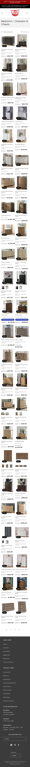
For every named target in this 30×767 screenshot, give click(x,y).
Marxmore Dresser (6, 215)
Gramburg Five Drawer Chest (21, 192)
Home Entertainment (9, 683)
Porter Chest (4, 315)
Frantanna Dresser (6, 592)
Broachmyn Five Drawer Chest (7, 470)
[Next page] (23, 629)
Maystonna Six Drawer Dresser (7, 389)
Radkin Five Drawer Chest (8, 97)
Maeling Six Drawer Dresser (6, 291)
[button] (2, 13)
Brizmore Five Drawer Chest (6, 74)
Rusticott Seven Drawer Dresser (7, 617)
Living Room (6, 693)
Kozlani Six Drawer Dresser (20, 541)
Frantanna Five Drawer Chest (21, 593)
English (14, 755)
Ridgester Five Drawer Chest (7, 442)
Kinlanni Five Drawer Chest (20, 517)
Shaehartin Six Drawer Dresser (7, 50)
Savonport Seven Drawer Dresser (21, 169)
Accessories (6, 672)
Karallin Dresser (5, 238)
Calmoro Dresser (5, 262)
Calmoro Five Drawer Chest (20, 263)
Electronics (6, 658)
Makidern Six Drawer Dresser (6, 418)
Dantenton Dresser (20, 493)
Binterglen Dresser (20, 144)
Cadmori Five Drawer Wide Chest (20, 98)
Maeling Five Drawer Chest (20, 291)
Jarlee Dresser (19, 121)
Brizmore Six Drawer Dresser (20, 50)
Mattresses (6, 651)
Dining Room (7, 679)
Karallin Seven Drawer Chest (21, 239)
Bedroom (6, 676)
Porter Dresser (18, 315)
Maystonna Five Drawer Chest (21, 389)
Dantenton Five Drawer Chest (7, 494)
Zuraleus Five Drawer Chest (6, 546)
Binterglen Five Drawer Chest (7, 145)
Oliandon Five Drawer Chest (6, 365)
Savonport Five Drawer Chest (7, 169)
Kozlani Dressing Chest (21, 569)
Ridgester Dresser (19, 441)
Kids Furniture (7, 690)
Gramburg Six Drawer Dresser (6, 192)
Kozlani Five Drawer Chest (8, 569)
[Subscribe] (25, 739)
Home (5, 644)
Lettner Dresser (19, 340)
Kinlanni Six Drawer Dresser (6, 517)
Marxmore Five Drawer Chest (21, 216)
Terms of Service (8, 662)
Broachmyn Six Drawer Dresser (21, 470)
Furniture (6, 648)
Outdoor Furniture (8, 701)
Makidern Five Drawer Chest (20, 418)
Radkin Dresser (19, 73)
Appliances (6, 655)
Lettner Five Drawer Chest (7, 340)
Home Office (7, 686)
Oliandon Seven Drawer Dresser (21, 365)
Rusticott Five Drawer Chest (20, 617)
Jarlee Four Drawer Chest (7, 121)
